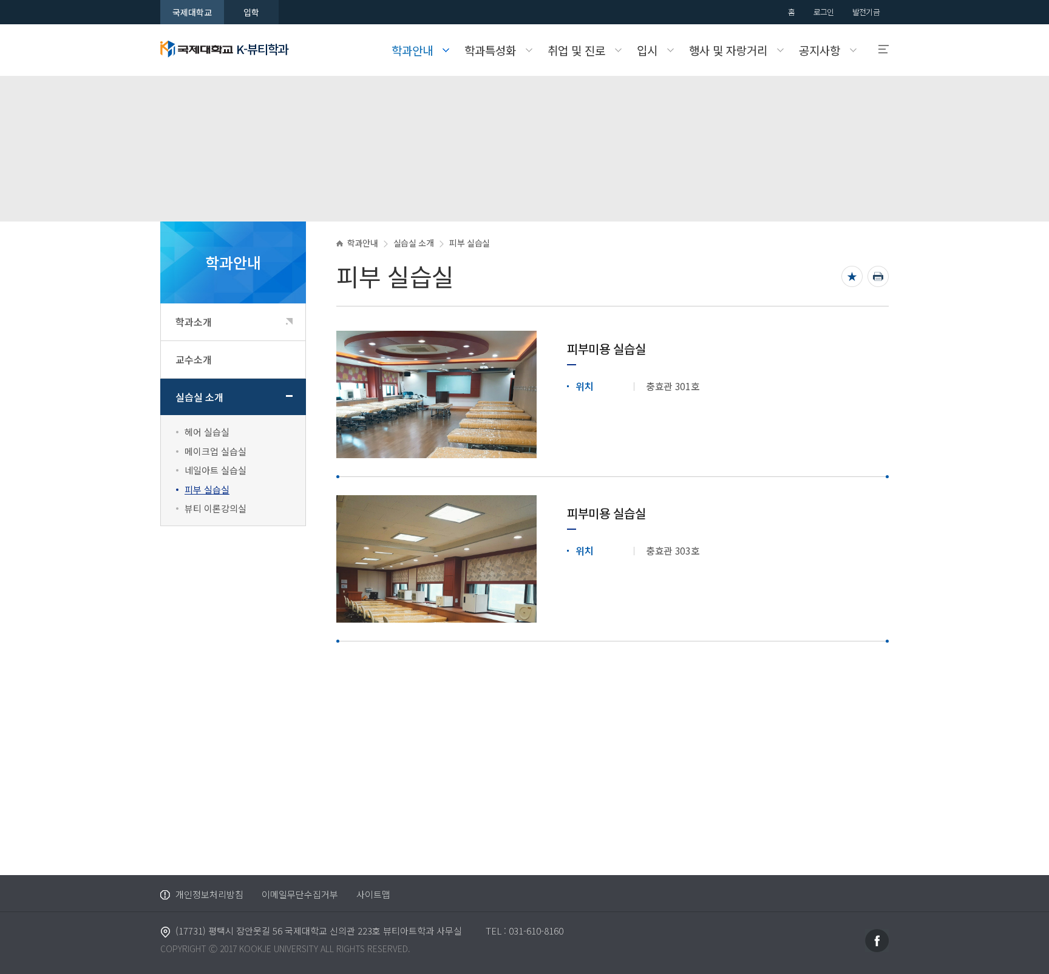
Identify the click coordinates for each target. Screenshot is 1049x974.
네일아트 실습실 (215, 470)
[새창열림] (877, 939)
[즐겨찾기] (852, 276)
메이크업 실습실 (215, 451)
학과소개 (193, 321)
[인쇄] (878, 276)
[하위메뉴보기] (289, 321)
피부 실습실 (207, 489)
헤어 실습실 (207, 431)
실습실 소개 (199, 397)
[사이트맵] (878, 49)
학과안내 (362, 243)
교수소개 (193, 359)
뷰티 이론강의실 (215, 508)
